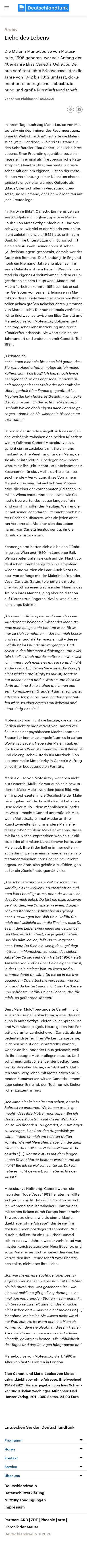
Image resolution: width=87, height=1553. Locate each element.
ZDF (35, 1519)
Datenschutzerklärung (24, 1493)
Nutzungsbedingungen (25, 1500)
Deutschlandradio (20, 1485)
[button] (6, 8)
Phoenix (49, 1519)
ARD (25, 1519)
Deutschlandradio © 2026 (27, 1534)
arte (62, 1519)
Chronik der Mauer (21, 1527)
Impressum (14, 1507)
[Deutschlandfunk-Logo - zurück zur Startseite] (43, 8)
